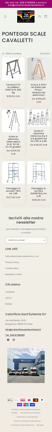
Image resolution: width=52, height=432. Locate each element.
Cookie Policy (12, 268)
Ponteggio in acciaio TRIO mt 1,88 (13, 191)
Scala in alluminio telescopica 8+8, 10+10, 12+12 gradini (13, 141)
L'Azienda (10, 292)
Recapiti (40, 425)
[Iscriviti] (44, 240)
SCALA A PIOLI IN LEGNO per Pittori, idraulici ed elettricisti (38, 89)
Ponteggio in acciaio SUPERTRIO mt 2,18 (39, 192)
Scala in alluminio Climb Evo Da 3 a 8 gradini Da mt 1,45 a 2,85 (38, 136)
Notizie (8, 304)
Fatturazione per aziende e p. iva (21, 256)
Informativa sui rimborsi (30, 413)
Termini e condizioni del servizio (27, 421)
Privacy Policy (12, 262)
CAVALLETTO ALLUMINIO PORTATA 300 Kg (13, 88)
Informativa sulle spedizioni (22, 425)
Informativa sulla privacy (27, 417)
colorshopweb (24, 409)
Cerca (8, 298)
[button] (5, 16)
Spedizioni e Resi (13, 274)
